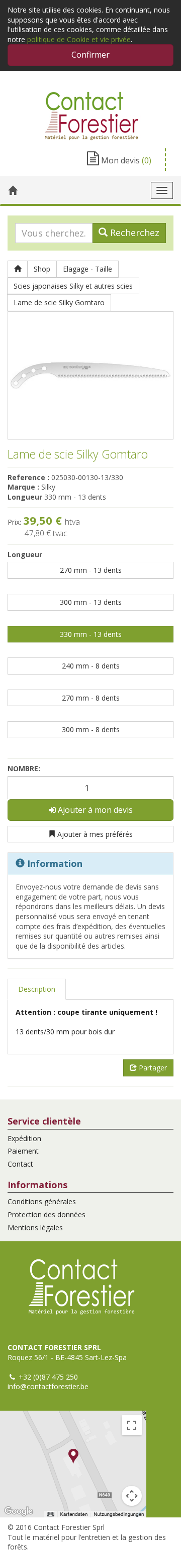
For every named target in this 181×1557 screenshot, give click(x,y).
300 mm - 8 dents (91, 729)
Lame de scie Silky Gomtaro (59, 302)
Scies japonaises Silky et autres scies (73, 286)
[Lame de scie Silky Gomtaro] (90, 375)
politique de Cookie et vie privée (79, 39)
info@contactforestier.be (48, 1386)
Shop (42, 269)
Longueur (25, 554)
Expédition (24, 1138)
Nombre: (24, 768)
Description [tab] (36, 989)
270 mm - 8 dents (91, 698)
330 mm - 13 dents (91, 634)
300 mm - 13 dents (91, 602)
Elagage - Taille (87, 269)
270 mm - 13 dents (91, 570)
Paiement (23, 1151)
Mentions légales (35, 1227)
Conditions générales (42, 1201)
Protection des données (46, 1214)
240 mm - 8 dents (91, 666)
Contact (20, 1164)
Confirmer (90, 54)
